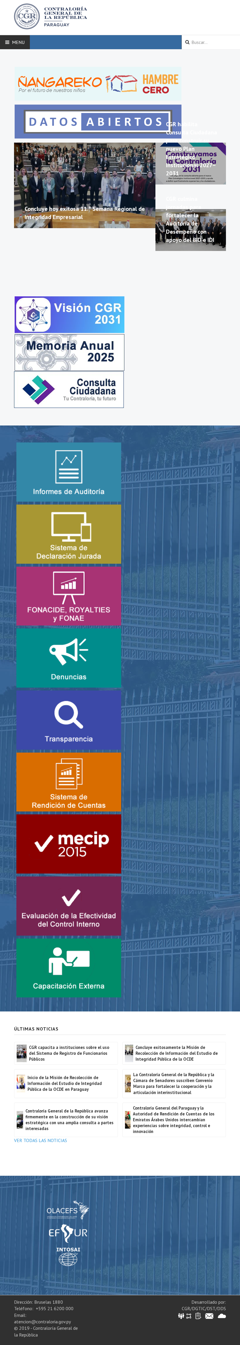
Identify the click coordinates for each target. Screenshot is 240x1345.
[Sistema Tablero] (198, 1315)
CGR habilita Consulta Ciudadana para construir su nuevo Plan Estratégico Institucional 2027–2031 (191, 148)
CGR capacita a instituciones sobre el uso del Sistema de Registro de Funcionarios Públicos (69, 1053)
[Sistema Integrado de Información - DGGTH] (181, 1315)
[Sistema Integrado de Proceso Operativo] (189, 1315)
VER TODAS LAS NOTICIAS (40, 1140)
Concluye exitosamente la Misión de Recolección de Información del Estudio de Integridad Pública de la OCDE (177, 1053)
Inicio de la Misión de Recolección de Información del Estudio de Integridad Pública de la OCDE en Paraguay (65, 1083)
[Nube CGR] (222, 1315)
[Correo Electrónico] (209, 1315)
